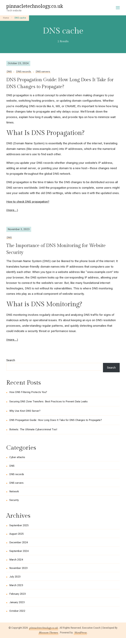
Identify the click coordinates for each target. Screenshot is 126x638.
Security (14, 500)
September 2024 (19, 551)
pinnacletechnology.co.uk (34, 6)
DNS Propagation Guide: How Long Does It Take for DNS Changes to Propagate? (60, 83)
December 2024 (18, 542)
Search (10, 360)
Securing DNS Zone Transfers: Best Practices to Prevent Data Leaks (48, 401)
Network (14, 491)
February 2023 (17, 593)
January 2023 (17, 602)
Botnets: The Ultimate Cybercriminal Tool (33, 429)
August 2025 (16, 533)
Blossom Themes (48, 632)
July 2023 (15, 576)
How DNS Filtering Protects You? (28, 392)
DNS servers (43, 71)
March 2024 (16, 559)
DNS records (23, 71)
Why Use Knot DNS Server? (24, 410)
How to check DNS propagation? (27, 201)
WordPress (80, 632)
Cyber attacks (17, 457)
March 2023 (16, 585)
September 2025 (19, 525)
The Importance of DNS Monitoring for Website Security (56, 249)
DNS (9, 71)
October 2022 (17, 610)
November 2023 (18, 568)
